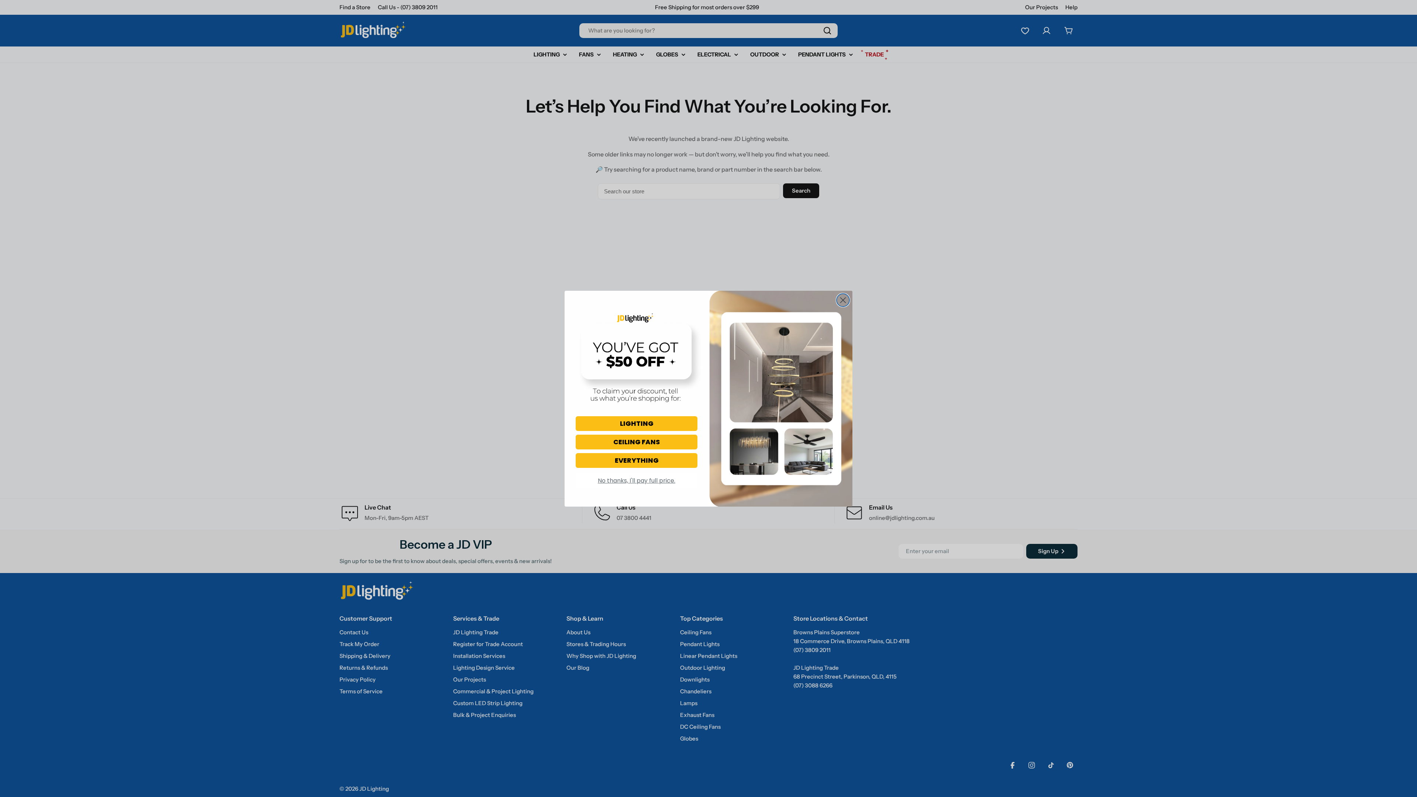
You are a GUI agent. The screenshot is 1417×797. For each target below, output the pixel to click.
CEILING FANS (636, 441)
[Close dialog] (843, 300)
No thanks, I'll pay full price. (636, 480)
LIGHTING (637, 423)
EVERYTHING (637, 460)
